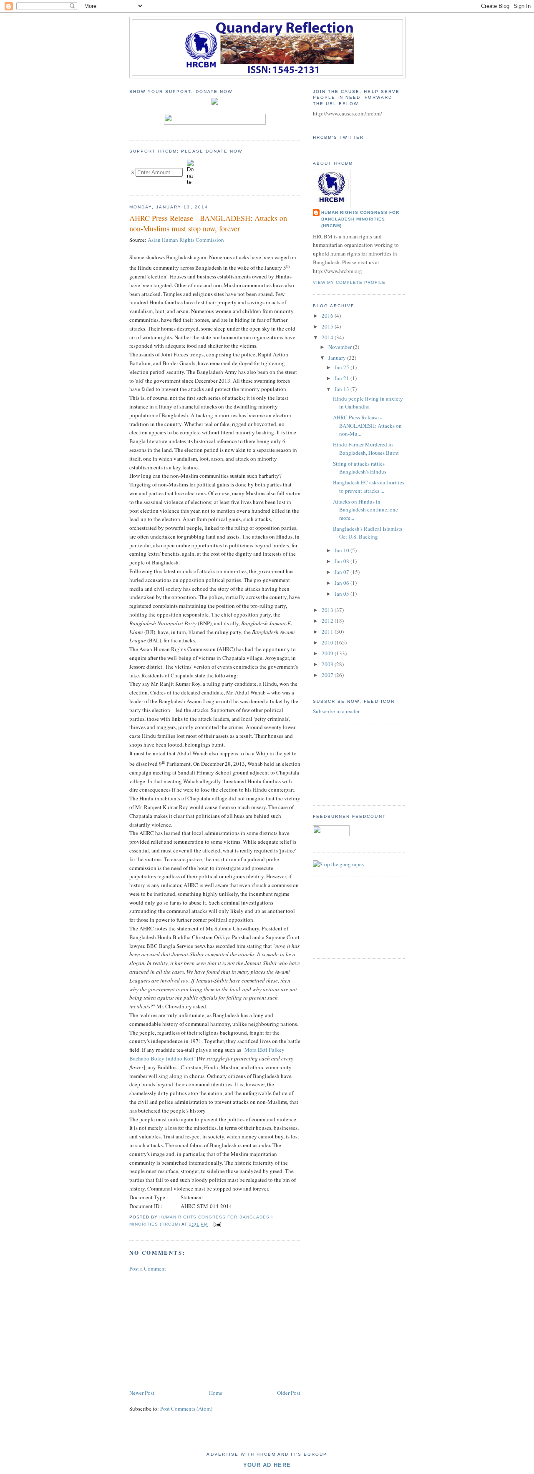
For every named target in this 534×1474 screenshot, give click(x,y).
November (340, 347)
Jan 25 (342, 367)
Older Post (288, 1392)
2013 (328, 610)
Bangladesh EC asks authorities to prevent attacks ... (368, 486)
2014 (328, 337)
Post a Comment (147, 1268)
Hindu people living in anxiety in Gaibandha (368, 403)
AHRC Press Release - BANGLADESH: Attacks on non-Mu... (367, 425)
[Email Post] (216, 1224)
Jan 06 (342, 583)
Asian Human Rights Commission (186, 239)
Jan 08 (342, 561)
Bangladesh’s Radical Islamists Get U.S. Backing (367, 533)
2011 (328, 631)
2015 (328, 326)
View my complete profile (349, 282)
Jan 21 (342, 378)
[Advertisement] (191, 1330)
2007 (328, 675)
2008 (328, 664)
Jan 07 (342, 572)
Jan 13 (342, 389)
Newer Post (141, 1392)
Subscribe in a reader (336, 711)
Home (215, 1392)
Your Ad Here (267, 1465)
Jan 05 (342, 593)
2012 (328, 620)
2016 (328, 315)
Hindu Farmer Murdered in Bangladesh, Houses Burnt (366, 448)
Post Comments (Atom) (186, 1408)
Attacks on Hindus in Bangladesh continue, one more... (365, 509)
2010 (328, 642)
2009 (328, 653)
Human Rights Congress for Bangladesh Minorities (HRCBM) (360, 219)
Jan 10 (342, 550)
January (337, 357)
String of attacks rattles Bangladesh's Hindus (359, 468)
